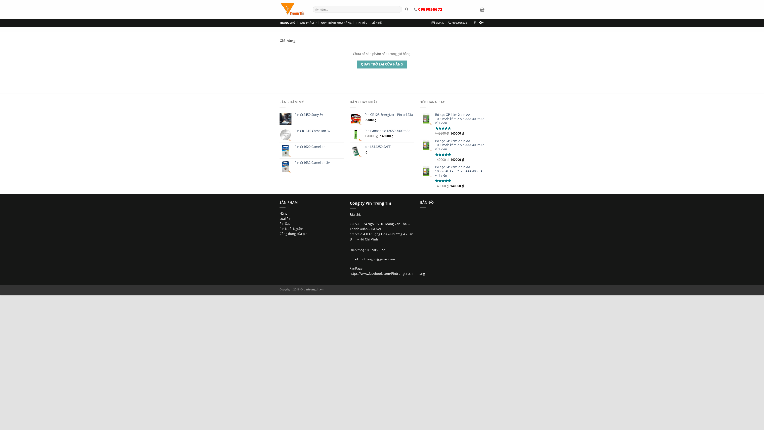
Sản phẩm (307, 22)
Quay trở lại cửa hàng (382, 64)
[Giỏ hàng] (482, 9)
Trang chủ (287, 22)
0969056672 (376, 250)
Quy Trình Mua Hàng (336, 22)
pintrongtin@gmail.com (377, 259)
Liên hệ (377, 22)
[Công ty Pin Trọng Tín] (293, 9)
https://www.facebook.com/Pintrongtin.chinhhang (387, 273)
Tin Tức (361, 22)
